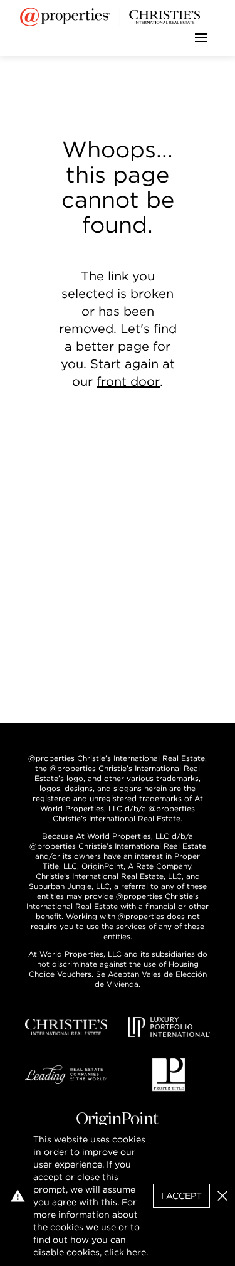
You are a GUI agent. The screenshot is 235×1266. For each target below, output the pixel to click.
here (136, 1252)
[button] (222, 1196)
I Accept (181, 1196)
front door (128, 381)
